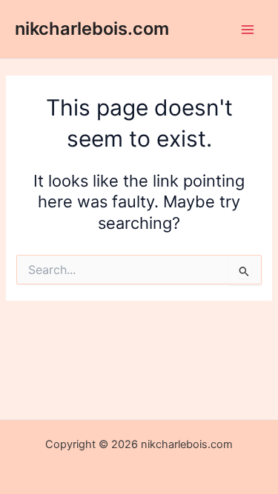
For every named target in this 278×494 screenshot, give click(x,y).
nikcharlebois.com (92, 28)
